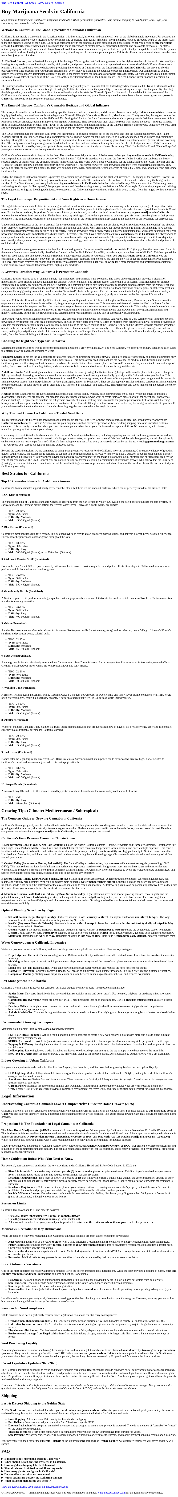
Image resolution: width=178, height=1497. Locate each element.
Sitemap (59, 2)
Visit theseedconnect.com (112, 1492)
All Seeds (30, 2)
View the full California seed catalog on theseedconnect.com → (36, 1486)
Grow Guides (45, 2)
